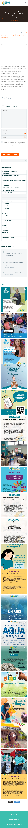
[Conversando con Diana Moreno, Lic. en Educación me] (14, 710)
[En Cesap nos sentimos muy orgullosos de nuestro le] (14, 479)
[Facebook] (2, 98)
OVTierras (5, 232)
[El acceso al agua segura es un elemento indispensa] (14, 761)
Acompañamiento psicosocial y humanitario (11, 34)
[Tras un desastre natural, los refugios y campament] (14, 556)
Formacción (5, 185)
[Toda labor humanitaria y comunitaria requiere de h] (14, 453)
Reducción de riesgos (8, 237)
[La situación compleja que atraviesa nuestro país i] (14, 684)
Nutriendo (5, 230)
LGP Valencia (7, 199)
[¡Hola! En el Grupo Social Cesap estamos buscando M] (14, 428)
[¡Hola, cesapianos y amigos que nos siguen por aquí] (14, 402)
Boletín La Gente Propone (9, 178)
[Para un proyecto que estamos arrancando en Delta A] (14, 786)
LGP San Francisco (7, 220)
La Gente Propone (7, 192)
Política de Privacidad (14, 819)
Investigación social (8, 190)
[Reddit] (12, 98)
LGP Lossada (5, 208)
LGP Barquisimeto (7, 201)
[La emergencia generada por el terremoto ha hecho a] (14, 633)
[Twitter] (4, 98)
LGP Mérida (5, 213)
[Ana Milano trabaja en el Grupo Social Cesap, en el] (14, 325)
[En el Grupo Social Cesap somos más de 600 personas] (14, 299)
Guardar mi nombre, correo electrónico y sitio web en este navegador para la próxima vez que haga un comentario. (15, 144)
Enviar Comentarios (10, 154)
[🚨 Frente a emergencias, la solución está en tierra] (14, 658)
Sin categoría (6, 240)
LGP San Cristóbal (7, 218)
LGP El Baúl (5, 206)
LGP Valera (5, 223)
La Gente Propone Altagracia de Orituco (12, 196)
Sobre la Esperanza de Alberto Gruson (14, 273)
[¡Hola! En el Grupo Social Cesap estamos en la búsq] (14, 581)
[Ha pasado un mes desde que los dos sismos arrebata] (14, 607)
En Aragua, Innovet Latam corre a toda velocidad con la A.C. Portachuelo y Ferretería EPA (15, 253)
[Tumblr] (8, 98)
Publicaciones (4, 37)
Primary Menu (25, 3)
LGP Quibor (5, 215)
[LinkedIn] (10, 98)
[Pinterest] (6, 98)
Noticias (23, 35)
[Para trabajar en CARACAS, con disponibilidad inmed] (14, 505)
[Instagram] (16, 814)
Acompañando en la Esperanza (10, 175)
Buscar (25, 160)
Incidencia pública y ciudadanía (11, 187)
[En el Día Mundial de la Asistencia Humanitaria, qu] (14, 351)
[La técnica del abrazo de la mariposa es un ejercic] (14, 376)
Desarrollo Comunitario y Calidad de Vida (10, 35)
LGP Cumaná (5, 203)
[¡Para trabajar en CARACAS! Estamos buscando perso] (14, 530)
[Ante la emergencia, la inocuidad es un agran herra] (14, 735)
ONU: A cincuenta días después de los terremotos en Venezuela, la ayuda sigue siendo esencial (15, 264)
